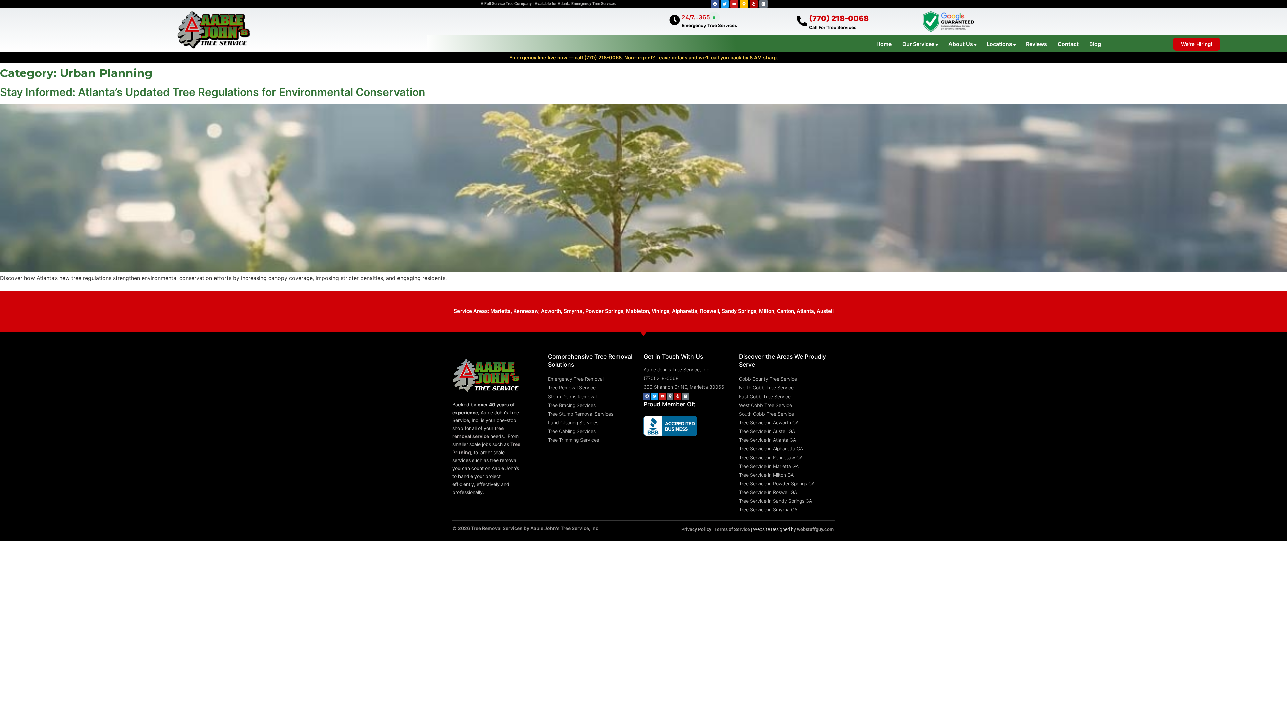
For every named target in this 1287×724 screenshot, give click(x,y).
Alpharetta (684, 311)
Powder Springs (604, 311)
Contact (1068, 44)
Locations (999, 44)
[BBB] (685, 396)
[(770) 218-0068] (802, 21)
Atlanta (805, 311)
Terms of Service (732, 529)
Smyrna (573, 311)
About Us (960, 44)
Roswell (709, 311)
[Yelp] (754, 4)
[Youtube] (734, 4)
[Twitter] (725, 4)
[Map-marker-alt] (744, 4)
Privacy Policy (696, 529)
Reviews (1036, 44)
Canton (785, 311)
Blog (1095, 44)
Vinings (660, 311)
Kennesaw (525, 311)
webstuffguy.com (815, 529)
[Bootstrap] (763, 4)
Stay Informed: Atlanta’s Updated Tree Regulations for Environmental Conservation (212, 92)
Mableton (637, 311)
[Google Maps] (670, 396)
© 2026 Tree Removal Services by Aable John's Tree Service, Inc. (526, 528)
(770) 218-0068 (839, 18)
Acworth (551, 311)
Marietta (500, 311)
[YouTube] (662, 396)
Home (884, 44)
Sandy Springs (739, 311)
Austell (825, 311)
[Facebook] (715, 4)
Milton (766, 311)
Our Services (918, 44)
